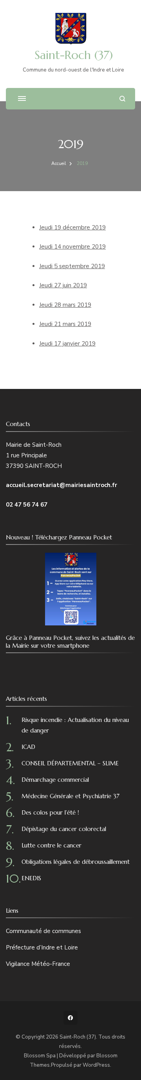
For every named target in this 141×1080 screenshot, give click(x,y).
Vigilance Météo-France (38, 964)
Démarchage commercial (55, 779)
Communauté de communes (43, 931)
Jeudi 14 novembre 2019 (72, 247)
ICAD (28, 746)
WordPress (96, 1065)
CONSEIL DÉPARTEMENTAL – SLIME (70, 763)
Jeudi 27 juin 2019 (63, 285)
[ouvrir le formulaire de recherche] (122, 98)
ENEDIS (31, 878)
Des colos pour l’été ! (50, 812)
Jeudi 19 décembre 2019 (72, 227)
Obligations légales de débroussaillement (76, 861)
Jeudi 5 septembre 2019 (72, 266)
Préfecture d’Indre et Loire (42, 947)
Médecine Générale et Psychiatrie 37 (70, 796)
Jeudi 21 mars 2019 (65, 324)
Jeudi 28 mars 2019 (65, 305)
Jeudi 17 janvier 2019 (67, 343)
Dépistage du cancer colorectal (64, 829)
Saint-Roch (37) (73, 55)
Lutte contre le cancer (51, 845)
